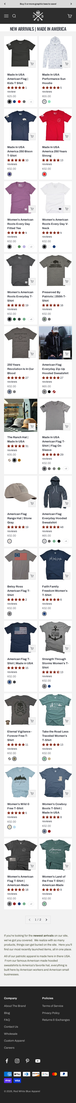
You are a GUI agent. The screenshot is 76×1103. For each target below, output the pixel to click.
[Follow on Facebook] (7, 1061)
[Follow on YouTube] (38, 1061)
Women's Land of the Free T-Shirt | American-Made (53, 881)
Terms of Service (52, 1005)
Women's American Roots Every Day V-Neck (55, 224)
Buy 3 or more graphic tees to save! (38, 4)
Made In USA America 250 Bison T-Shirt (19, 151)
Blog (7, 1013)
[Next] (71, 4)
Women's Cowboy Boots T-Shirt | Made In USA (54, 808)
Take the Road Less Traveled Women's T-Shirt (55, 736)
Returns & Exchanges (56, 1019)
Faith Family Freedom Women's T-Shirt (54, 591)
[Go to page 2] (46, 920)
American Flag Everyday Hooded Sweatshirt (54, 518)
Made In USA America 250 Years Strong (54, 151)
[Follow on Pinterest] (27, 1061)
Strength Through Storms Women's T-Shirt (55, 663)
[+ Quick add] (32, 64)
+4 (66, 541)
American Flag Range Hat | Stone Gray (19, 518)
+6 (31, 319)
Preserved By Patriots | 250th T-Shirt (54, 296)
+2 (31, 904)
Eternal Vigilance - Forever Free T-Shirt (19, 736)
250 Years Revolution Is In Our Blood (20, 369)
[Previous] (4, 4)
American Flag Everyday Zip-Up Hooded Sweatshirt (55, 369)
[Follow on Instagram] (17, 1061)
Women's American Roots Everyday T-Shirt (20, 296)
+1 (31, 102)
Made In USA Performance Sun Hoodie (53, 79)
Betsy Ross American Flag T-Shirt (18, 591)
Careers (9, 1047)
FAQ (7, 1019)
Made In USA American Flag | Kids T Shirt (17, 79)
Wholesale (10, 1033)
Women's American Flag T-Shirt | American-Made (20, 881)
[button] (16, 87)
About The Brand (15, 1005)
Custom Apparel (14, 1040)
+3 (31, 247)
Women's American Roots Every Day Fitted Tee (20, 224)
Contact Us (11, 1026)
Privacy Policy (51, 1013)
